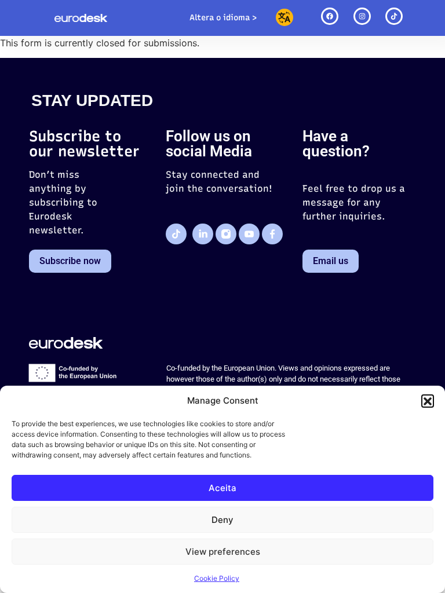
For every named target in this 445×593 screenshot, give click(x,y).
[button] (427, 401)
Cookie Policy (216, 578)
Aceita (222, 487)
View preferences (222, 551)
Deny (222, 519)
